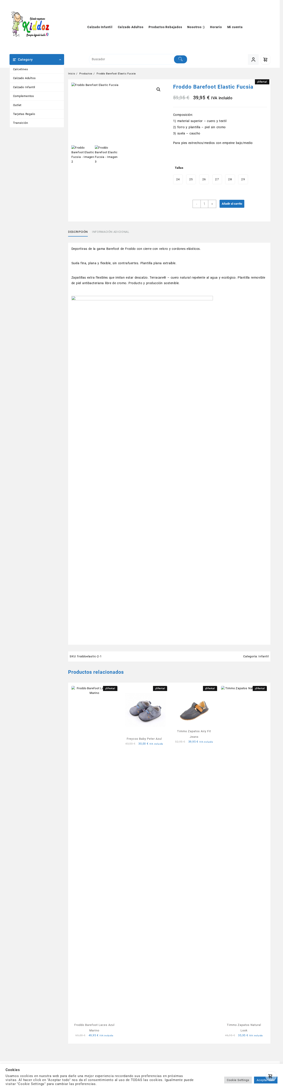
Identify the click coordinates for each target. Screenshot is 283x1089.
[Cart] (270, 1076)
